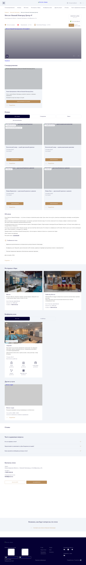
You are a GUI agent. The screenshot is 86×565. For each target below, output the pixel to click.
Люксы (68, 116)
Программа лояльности (43, 553)
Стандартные (43, 116)
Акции (50, 547)
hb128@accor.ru (9, 476)
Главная (7, 12)
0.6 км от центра (11, 24)
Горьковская (26, 24)
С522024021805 (16, 235)
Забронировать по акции (23, 101)
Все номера (17, 116)
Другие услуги (58, 7)
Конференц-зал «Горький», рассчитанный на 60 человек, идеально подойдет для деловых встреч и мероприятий (34, 247)
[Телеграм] (72, 550)
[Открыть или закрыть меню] (3, 3)
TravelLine (7, 60)
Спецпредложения (10, 7)
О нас (42, 547)
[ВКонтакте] (64, 550)
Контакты (51, 552)
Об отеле (26, 7)
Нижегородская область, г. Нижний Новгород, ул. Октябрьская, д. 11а (21, 18)
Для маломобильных (17, 120)
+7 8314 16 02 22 (14, 304)
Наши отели (43, 549)
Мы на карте (15, 482)
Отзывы (67, 7)
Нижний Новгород (14, 12)
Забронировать (15, 159)
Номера (19, 7)
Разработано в (73, 560)
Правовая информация (40, 560)
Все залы (17, 318)
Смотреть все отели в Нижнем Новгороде (44, 527)
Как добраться (36, 482)
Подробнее (12, 105)
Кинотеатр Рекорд (44, 24)
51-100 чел (43, 318)
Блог (50, 549)
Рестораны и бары (35, 7)
